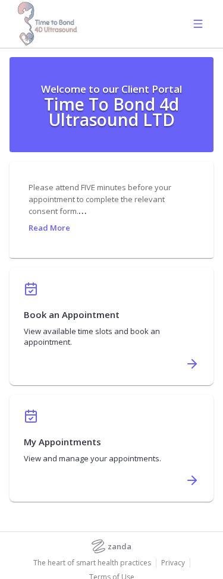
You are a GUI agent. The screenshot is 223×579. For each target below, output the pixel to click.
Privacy (173, 563)
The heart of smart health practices (92, 563)
